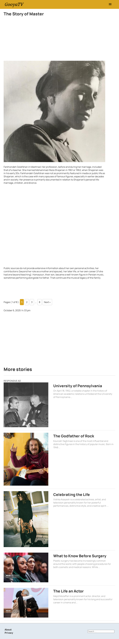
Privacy (9, 632)
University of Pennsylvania (77, 385)
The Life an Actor (68, 591)
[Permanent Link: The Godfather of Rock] (26, 459)
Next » (47, 302)
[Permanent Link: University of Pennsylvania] (26, 404)
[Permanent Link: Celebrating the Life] (26, 519)
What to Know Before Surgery (79, 555)
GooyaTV (14, 4)
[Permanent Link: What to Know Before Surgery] (26, 567)
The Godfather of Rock (73, 436)
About (8, 629)
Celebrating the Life (71, 494)
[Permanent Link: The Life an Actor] (26, 603)
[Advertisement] (54, 39)
